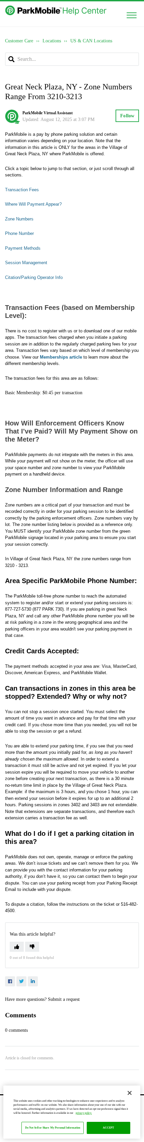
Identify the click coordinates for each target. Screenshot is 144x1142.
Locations (52, 40)
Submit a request (64, 999)
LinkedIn (33, 981)
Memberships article (61, 357)
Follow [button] (127, 115)
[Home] (56, 10)
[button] (131, 14)
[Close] (129, 1093)
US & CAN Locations (91, 40)
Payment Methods (23, 248)
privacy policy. (84, 1112)
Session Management (26, 262)
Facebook (10, 981)
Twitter (21, 981)
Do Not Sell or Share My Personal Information (52, 1127)
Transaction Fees (22, 189)
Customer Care (19, 40)
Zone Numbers (19, 218)
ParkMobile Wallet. (89, 672)
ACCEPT (108, 1127)
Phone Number (19, 233)
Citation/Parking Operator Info (34, 277)
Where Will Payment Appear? (33, 204)
